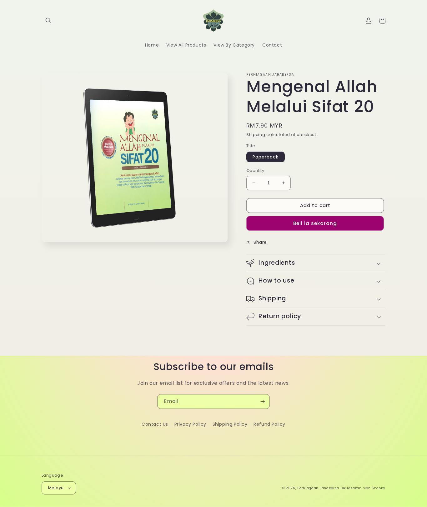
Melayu (55, 488)
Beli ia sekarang (315, 223)
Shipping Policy (230, 424)
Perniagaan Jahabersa (318, 488)
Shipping (255, 134)
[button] (48, 21)
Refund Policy (269, 424)
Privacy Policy (190, 424)
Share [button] (260, 242)
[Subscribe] (262, 401)
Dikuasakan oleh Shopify (362, 488)
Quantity (255, 170)
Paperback (266, 157)
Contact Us (155, 424)
